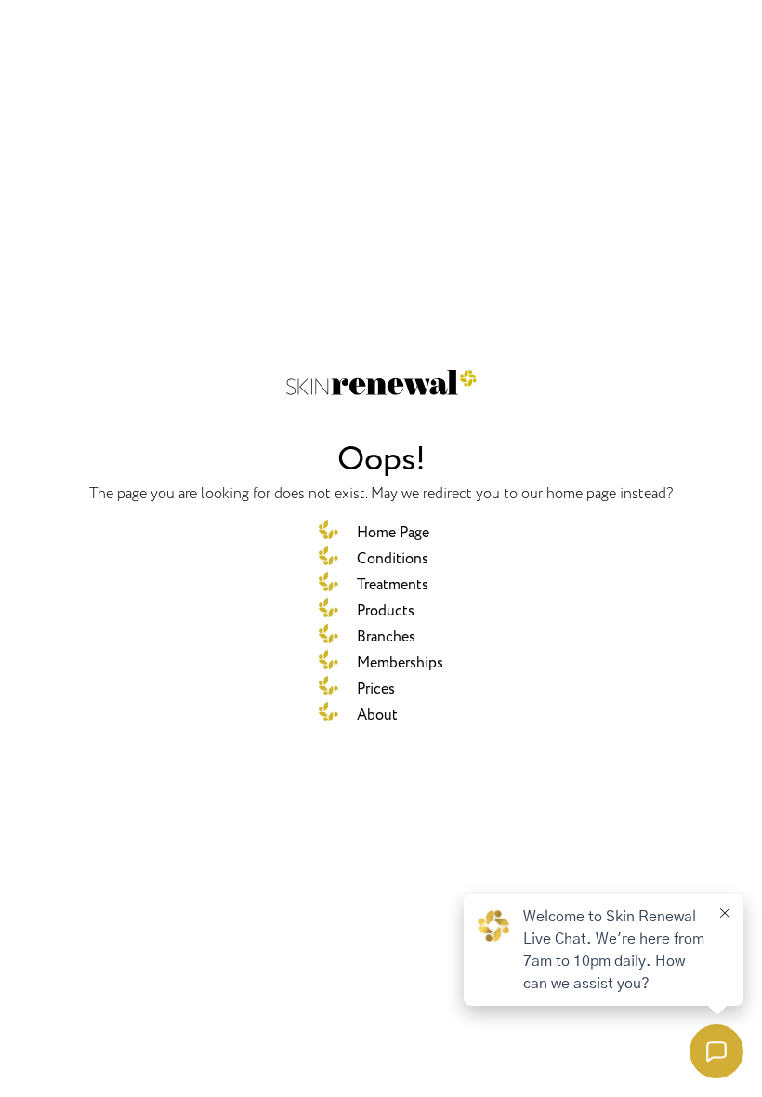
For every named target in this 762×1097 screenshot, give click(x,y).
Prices (376, 689)
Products (385, 611)
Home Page (393, 532)
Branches (386, 637)
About (377, 715)
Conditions (392, 558)
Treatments (392, 585)
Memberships (400, 663)
